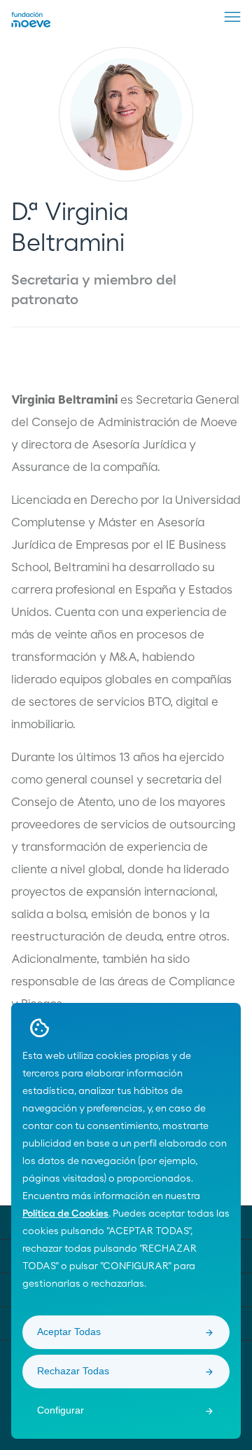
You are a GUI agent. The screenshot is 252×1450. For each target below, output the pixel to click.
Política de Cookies (65, 1214)
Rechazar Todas (73, 1370)
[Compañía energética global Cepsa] (31, 24)
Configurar (60, 1410)
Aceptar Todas (69, 1331)
